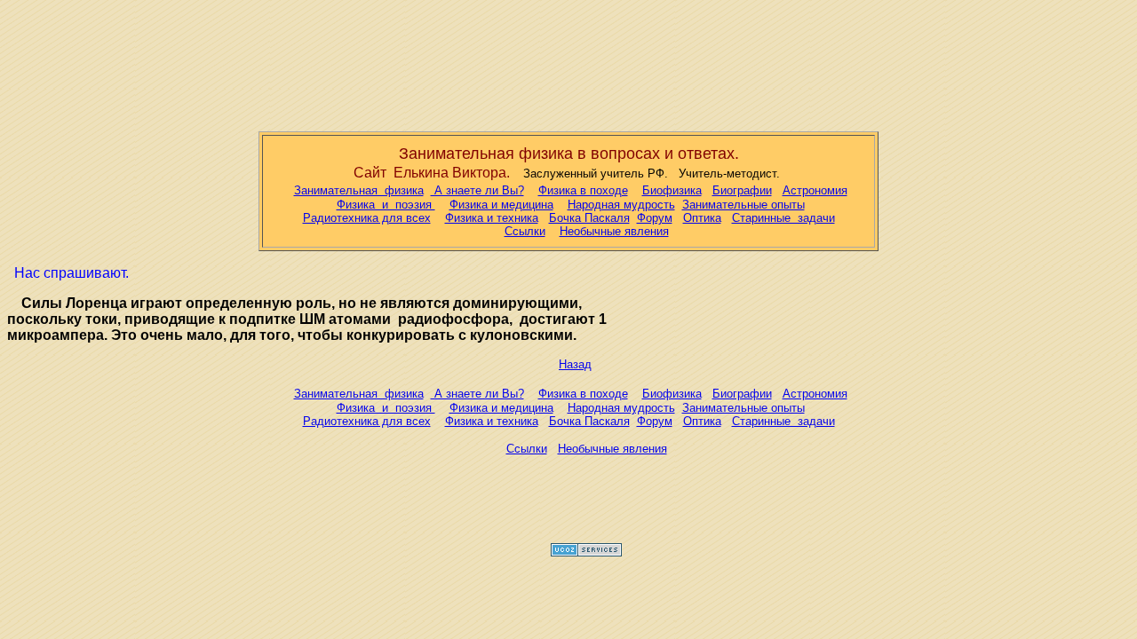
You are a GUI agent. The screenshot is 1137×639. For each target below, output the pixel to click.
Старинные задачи (783, 218)
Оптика (702, 218)
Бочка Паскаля (589, 218)
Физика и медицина (501, 204)
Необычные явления (614, 231)
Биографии (742, 190)
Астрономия (815, 190)
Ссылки (525, 231)
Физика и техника (491, 218)
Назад (575, 364)
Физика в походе (583, 190)
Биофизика (672, 190)
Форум (654, 218)
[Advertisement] (568, 62)
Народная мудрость (621, 204)
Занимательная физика (359, 190)
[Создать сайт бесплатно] (586, 553)
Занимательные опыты (743, 204)
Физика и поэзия (386, 204)
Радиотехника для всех (367, 218)
